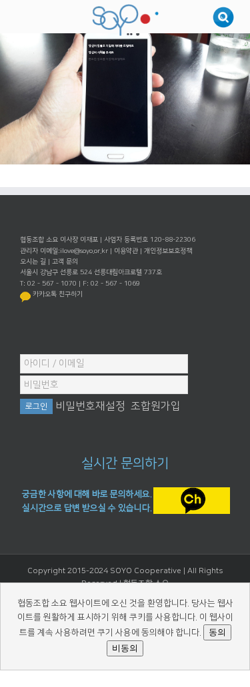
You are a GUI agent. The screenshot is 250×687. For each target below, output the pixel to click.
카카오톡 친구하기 (58, 294)
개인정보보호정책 (168, 251)
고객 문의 (65, 262)
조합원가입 (156, 406)
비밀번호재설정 (90, 406)
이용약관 (126, 251)
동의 (217, 632)
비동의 (125, 648)
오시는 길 (33, 262)
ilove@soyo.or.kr (84, 251)
